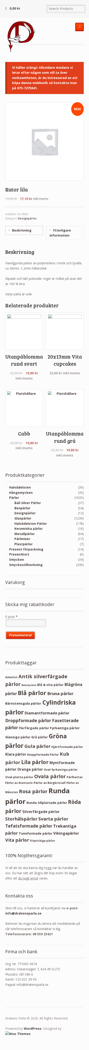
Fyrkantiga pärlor (65, 728)
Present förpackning (26, 549)
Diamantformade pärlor (47, 713)
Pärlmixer (22, 539)
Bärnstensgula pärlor (23, 703)
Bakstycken (28, 685)
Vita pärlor (17, 840)
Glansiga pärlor (17, 737)
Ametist (11, 677)
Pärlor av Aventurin (19, 783)
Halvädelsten (20, 487)
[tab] (24, 230)
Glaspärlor (22, 518)
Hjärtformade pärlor (67, 747)
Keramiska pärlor (28, 528)
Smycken (16, 559)
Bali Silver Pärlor (27, 503)
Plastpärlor (23, 544)
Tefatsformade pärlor (28, 826)
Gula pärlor (37, 746)
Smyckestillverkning (26, 565)
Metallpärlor (24, 534)
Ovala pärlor (50, 776)
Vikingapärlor (66, 833)
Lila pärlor (35, 762)
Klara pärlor (15, 754)
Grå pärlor (39, 737)
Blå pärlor (32, 693)
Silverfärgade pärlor (41, 811)
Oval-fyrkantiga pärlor (61, 770)
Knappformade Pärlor (43, 755)
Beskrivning (21, 230)
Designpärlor (27, 218)
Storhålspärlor (21, 819)
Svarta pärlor (53, 819)
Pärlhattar (75, 777)
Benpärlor (22, 508)
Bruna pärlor (60, 693)
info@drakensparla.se (23, 913)
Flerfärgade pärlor (34, 728)
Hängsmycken (21, 492)
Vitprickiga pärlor (42, 840)
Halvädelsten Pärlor (30, 523)
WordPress (33, 1028)
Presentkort (19, 554)
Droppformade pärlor (28, 721)
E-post (11, 616)
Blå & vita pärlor (50, 685)
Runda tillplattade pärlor (46, 802)
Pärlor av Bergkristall (49, 783)
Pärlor (14, 497)
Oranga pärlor (30, 769)
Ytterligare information (60, 233)
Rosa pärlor (33, 791)
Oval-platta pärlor (19, 777)
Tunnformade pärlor (35, 833)
